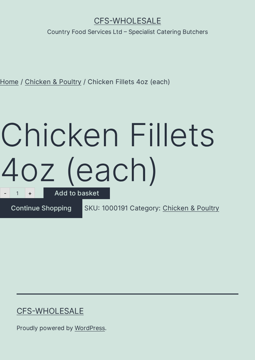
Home (9, 82)
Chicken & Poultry (53, 82)
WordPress (90, 327)
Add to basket (76, 193)
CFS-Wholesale (127, 21)
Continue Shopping (41, 208)
